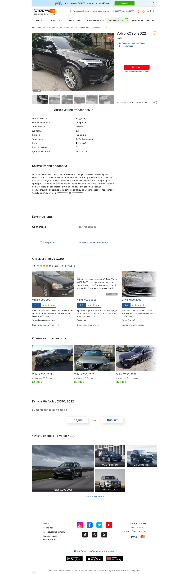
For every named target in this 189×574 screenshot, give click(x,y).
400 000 (118, 11)
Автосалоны (74, 20)
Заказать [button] (124, 3)
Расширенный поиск (81, 11)
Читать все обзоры (93, 496)
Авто (45, 27)
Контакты (48, 527)
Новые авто (56, 20)
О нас (46, 523)
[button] (112, 62)
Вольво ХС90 (62, 27)
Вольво (52, 27)
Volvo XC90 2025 (86, 299)
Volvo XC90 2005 (131, 299)
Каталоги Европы (93, 20)
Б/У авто (40, 20)
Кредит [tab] (77, 420)
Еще (149, 20)
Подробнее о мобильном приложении (94, 551)
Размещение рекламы (54, 532)
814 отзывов (68, 265)
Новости (136, 20)
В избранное (49, 242)
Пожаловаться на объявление (92, 242)
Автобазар (36, 27)
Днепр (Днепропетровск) (80, 27)
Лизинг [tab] (112, 420)
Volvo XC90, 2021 (42, 374)
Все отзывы (118, 20)
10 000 (131, 11)
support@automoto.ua (135, 531)
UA (148, 11)
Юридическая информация (50, 537)
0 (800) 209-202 (138, 523)
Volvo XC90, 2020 (84, 374)
